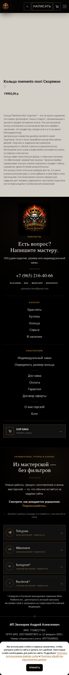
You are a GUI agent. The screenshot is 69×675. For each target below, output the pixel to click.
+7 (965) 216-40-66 (34, 275)
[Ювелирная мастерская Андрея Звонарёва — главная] (5, 6)
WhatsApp (37, 283)
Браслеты (35, 309)
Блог (34, 413)
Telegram (15, 283)
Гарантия (34, 389)
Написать (42, 6)
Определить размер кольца (34, 364)
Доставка (34, 376)
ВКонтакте (52, 283)
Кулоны (34, 316)
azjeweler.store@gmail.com (34, 288)
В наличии (34, 336)
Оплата (34, 382)
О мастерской (34, 407)
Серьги (34, 330)
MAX (26, 283)
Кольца (34, 323)
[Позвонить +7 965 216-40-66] (27, 6)
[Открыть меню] (64, 6)
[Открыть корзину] (57, 6)
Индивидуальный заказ (35, 358)
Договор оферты (34, 396)
